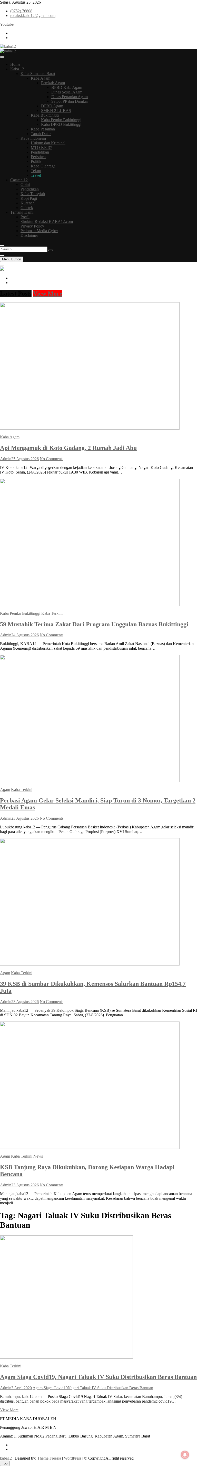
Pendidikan (40, 152)
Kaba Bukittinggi (45, 115)
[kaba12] (2, 269)
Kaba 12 (17, 69)
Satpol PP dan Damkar (69, 101)
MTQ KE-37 (41, 147)
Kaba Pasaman (43, 129)
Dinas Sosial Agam (66, 92)
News (38, 1156)
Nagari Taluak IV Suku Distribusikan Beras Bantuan (110, 1388)
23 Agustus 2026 (25, 818)
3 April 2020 (21, 1388)
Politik (36, 161)
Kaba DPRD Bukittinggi (61, 124)
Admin (5, 459)
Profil (25, 217)
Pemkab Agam (53, 83)
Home (15, 64)
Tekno (36, 170)
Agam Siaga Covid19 (50, 1388)
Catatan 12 (19, 180)
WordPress (72, 1458)
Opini (25, 184)
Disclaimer (29, 235)
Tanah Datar (41, 133)
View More (47, 293)
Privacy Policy (32, 226)
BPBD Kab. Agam (66, 87)
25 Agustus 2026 (25, 459)
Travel (36, 175)
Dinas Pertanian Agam (69, 96)
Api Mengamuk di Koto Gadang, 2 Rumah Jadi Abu (68, 447)
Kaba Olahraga (43, 166)
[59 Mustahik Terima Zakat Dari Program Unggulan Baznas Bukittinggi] (90, 604)
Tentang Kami (21, 212)
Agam (5, 789)
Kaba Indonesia (33, 138)
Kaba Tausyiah (33, 194)
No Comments (51, 459)
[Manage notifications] (185, 1455)
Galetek (27, 207)
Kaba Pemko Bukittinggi (61, 120)
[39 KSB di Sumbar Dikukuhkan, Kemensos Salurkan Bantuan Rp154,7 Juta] (90, 964)
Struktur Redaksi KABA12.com (47, 221)
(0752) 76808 (21, 11)
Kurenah (28, 203)
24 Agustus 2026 (25, 635)
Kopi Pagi (29, 198)
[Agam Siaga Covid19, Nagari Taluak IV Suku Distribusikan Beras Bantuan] (66, 1357)
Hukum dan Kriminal (48, 143)
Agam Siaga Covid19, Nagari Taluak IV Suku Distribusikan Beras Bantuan (98, 1377)
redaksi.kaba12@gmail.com (32, 15)
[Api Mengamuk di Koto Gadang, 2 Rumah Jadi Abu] (90, 428)
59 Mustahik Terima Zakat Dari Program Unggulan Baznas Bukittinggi (94, 624)
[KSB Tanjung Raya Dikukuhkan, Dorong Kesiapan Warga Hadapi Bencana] (90, 1147)
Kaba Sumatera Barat (38, 73)
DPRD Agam (52, 106)
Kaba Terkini (52, 613)
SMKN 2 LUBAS (56, 110)
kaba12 (6, 1458)
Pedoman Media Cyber (39, 231)
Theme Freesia (49, 1458)
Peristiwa (38, 157)
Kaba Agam (40, 78)
